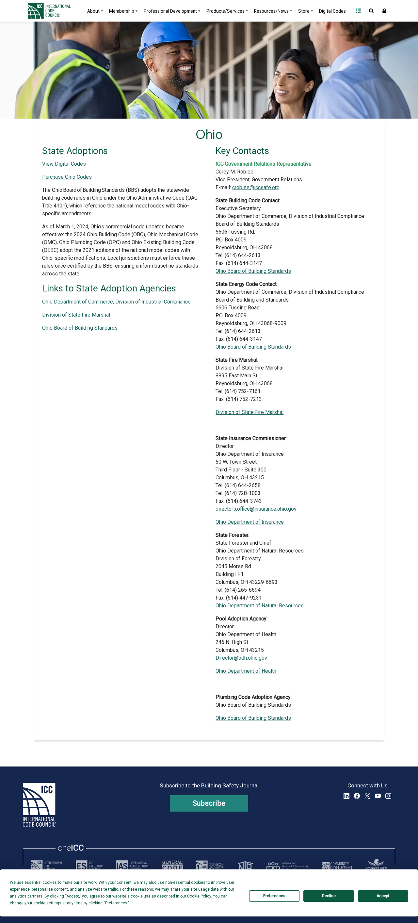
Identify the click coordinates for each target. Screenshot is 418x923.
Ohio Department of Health (246, 671)
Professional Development (170, 11)
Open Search (371, 11)
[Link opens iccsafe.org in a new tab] (46, 866)
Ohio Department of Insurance (250, 522)
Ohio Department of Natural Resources (260, 605)
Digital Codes (332, 11)
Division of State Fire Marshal (76, 315)
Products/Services (225, 11)
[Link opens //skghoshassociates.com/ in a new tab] (210, 866)
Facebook (357, 796)
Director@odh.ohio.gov (241, 658)
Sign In (384, 11)
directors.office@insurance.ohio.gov (256, 509)
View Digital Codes (64, 164)
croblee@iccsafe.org (256, 187)
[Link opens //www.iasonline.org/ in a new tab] (132, 866)
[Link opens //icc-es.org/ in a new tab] (89, 866)
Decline (329, 896)
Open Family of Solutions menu (358, 11)
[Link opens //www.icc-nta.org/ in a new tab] (245, 866)
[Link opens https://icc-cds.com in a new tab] (337, 866)
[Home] (53, 11)
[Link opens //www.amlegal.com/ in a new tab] (376, 866)
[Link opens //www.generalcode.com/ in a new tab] (172, 866)
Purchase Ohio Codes (67, 177)
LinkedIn (346, 796)
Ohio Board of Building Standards (80, 328)
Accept (383, 896)
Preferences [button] (116, 903)
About (93, 11)
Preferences (274, 896)
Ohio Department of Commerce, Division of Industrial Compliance (116, 302)
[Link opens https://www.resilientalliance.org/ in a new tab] (287, 866)
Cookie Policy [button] (199, 896)
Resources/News (271, 11)
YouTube (378, 796)
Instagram (388, 796)
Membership (121, 11)
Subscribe (209, 803)
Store (304, 11)
